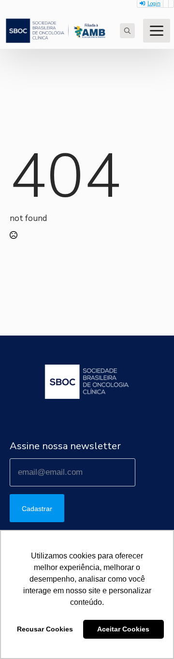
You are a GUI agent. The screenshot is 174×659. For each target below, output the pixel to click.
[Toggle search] (127, 30)
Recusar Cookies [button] (45, 629)
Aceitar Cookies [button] (123, 629)
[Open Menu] (156, 31)
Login (153, 3)
